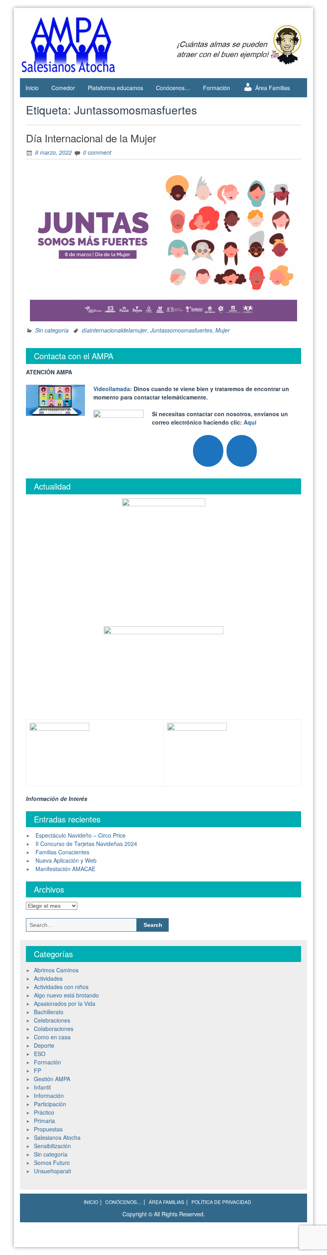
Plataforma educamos (115, 88)
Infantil (42, 1087)
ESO (39, 1054)
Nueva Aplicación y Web (66, 860)
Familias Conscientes (62, 852)
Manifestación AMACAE (65, 869)
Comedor (63, 88)
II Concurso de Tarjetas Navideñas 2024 (86, 844)
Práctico (44, 1112)
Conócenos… (173, 88)
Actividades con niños (61, 987)
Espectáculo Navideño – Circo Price (80, 835)
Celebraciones (52, 1020)
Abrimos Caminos (56, 970)
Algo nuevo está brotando (66, 995)
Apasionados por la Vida (64, 1003)
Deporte (44, 1045)
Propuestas (48, 1129)
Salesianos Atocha (57, 1137)
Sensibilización (52, 1146)
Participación (50, 1104)
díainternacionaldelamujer (114, 330)
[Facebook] (242, 451)
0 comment (97, 152)
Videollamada (111, 389)
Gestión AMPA (52, 1079)
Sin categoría (52, 330)
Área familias (166, 1201)
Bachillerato (48, 1012)
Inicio (32, 88)
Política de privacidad (221, 1201)
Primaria (44, 1121)
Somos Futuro (52, 1162)
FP (37, 1070)
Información (49, 1096)
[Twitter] (208, 451)
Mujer (222, 330)
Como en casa (52, 1037)
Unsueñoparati (52, 1171)
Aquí (250, 422)
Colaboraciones (53, 1029)
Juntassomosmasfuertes (181, 330)
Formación (216, 88)
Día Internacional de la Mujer (91, 137)
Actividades (48, 978)
